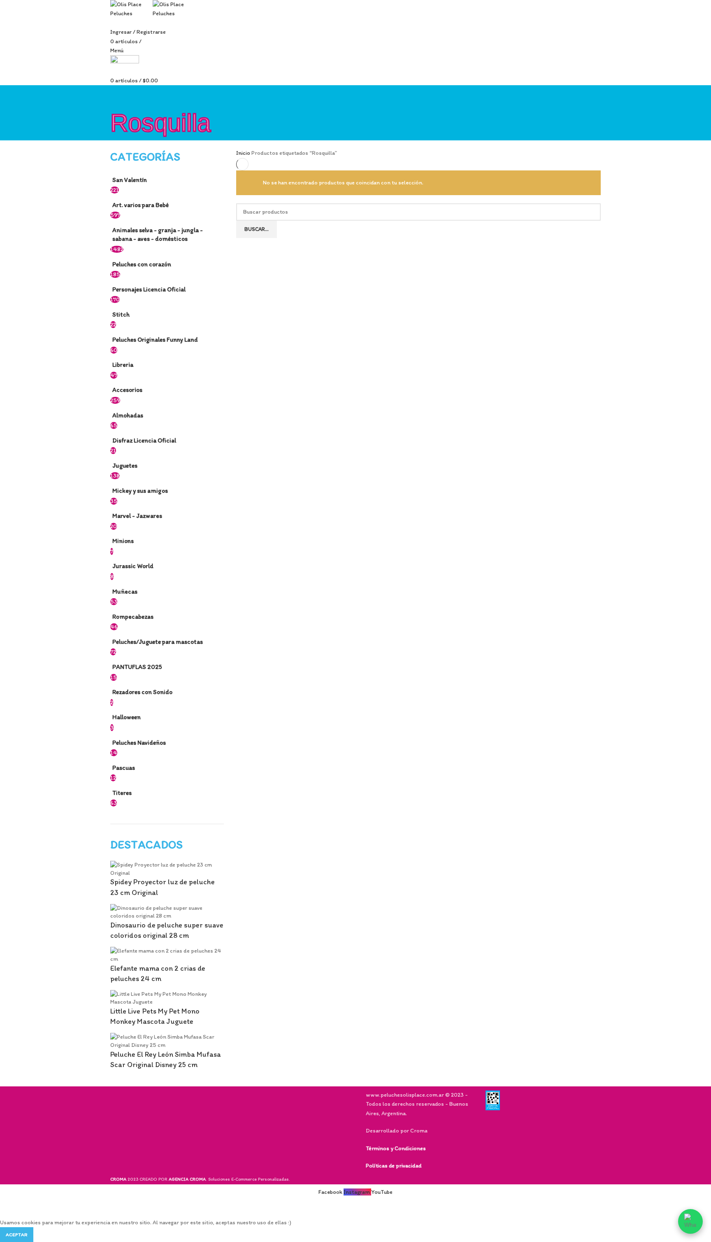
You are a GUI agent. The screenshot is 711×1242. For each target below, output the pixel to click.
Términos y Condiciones (396, 1148)
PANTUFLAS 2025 (137, 667)
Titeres (122, 793)
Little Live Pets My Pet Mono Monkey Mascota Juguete (155, 1016)
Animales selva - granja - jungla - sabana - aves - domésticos (157, 234)
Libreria (122, 364)
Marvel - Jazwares (137, 516)
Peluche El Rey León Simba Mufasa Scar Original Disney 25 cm (165, 1059)
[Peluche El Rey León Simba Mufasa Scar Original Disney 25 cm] (167, 1040)
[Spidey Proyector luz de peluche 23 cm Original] (167, 868)
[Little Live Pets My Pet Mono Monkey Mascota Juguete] (167, 997)
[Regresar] (120, 95)
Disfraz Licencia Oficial (144, 440)
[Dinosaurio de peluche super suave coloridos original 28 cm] (167, 911)
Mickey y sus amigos (140, 490)
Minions (123, 541)
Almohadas (127, 415)
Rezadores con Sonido (142, 692)
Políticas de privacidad (393, 1165)
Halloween (126, 717)
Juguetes (124, 465)
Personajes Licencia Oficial (149, 289)
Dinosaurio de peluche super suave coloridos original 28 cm (166, 930)
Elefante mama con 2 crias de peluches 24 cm (157, 973)
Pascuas (123, 767)
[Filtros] (10, 1208)
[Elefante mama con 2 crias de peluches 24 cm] (167, 954)
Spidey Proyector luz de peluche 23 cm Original (162, 887)
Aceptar (17, 1234)
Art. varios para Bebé (140, 205)
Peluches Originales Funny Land (155, 339)
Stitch (121, 314)
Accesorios (127, 390)
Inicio (243, 152)
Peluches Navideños (139, 742)
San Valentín (129, 180)
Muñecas (124, 591)
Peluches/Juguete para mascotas (157, 641)
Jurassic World (132, 566)
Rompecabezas (132, 616)
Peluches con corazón (141, 264)
